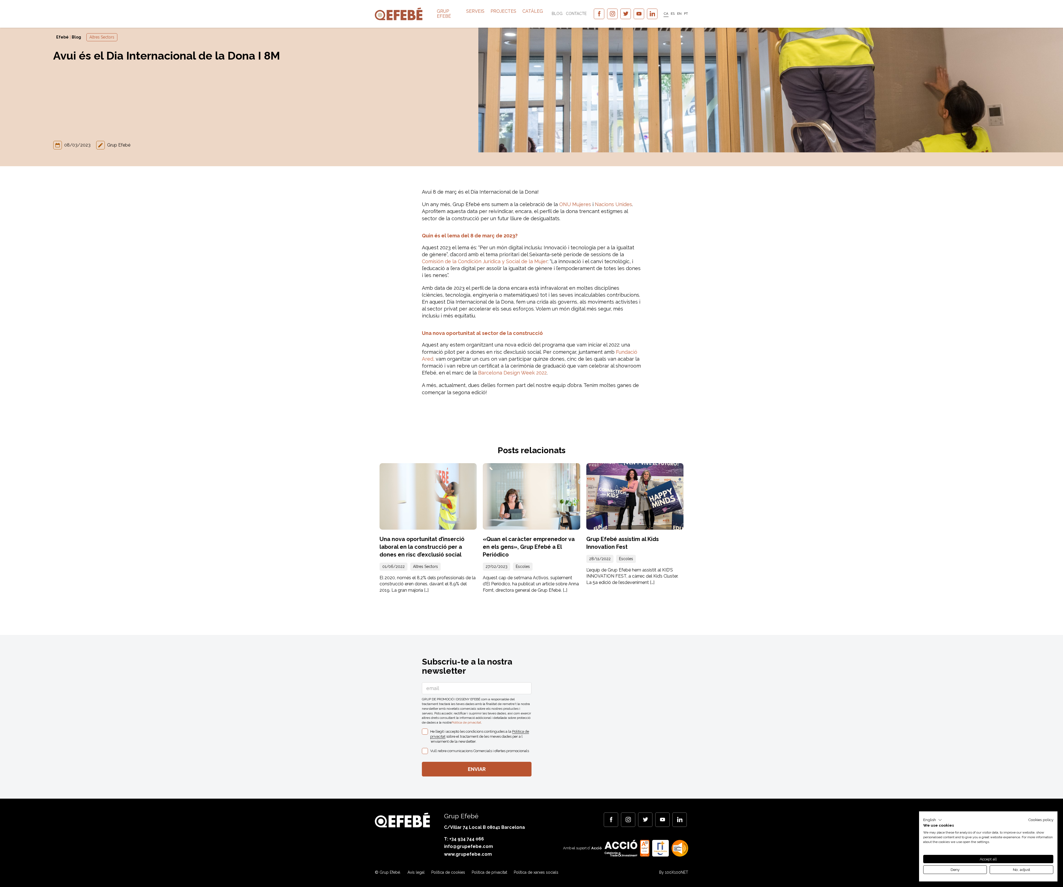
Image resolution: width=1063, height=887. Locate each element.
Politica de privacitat (466, 722)
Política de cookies (448, 872)
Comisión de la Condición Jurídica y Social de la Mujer (485, 261)
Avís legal (416, 872)
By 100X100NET (673, 872)
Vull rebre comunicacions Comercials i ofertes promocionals (479, 751)
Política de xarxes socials (536, 872)
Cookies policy (1040, 819)
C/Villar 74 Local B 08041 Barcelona (484, 827)
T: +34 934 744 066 (464, 839)
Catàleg (532, 11)
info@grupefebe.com (468, 846)
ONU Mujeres (575, 204)
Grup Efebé (444, 14)
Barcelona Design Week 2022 (512, 373)
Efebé (62, 37)
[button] (932, 820)
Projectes (503, 11)
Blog (557, 13)
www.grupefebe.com (468, 854)
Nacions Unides (613, 204)
